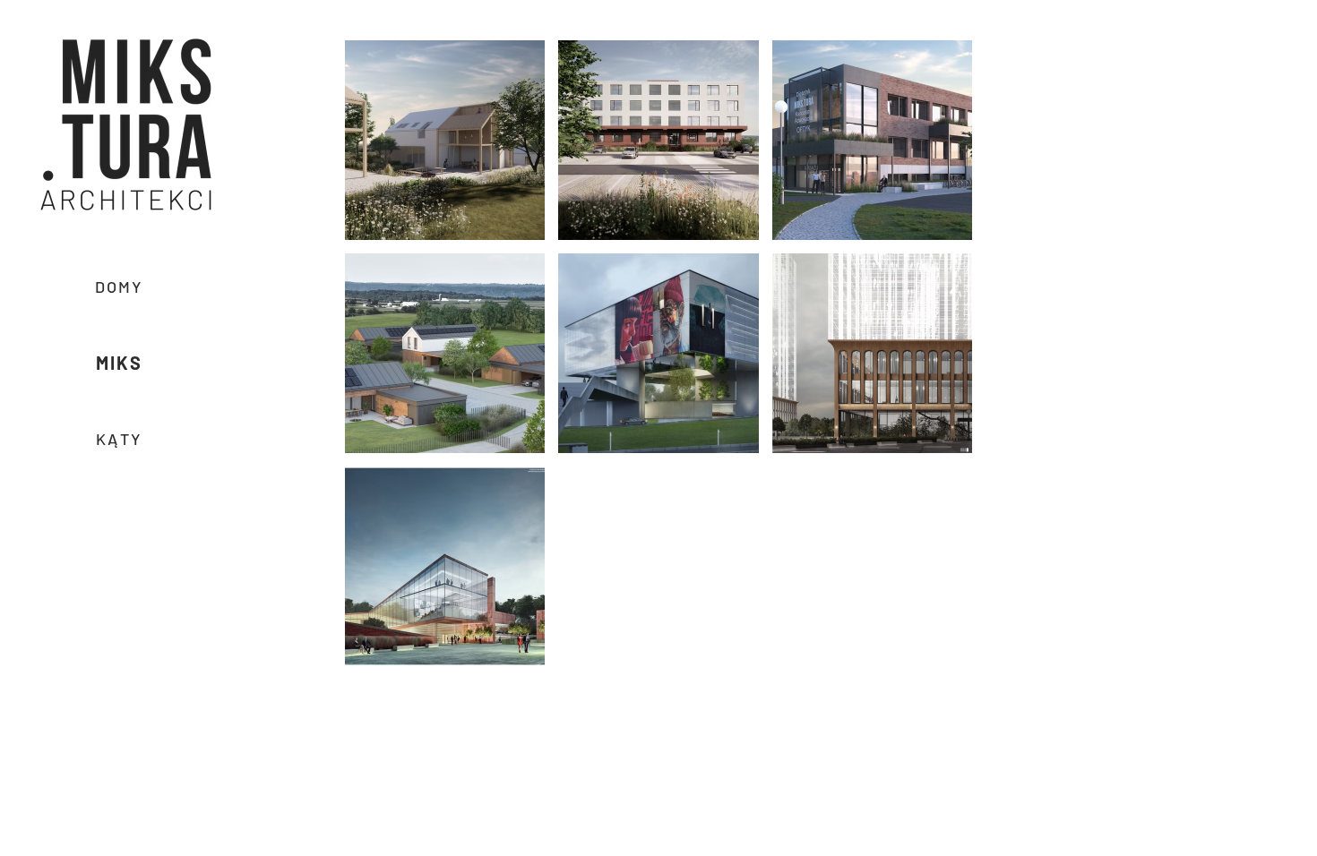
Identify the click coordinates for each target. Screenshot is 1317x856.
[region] (124, 125)
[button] (126, 123)
